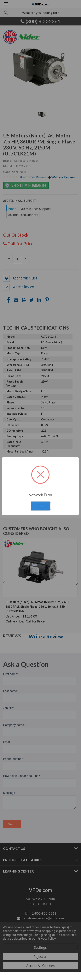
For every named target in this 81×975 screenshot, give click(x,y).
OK (40, 506)
